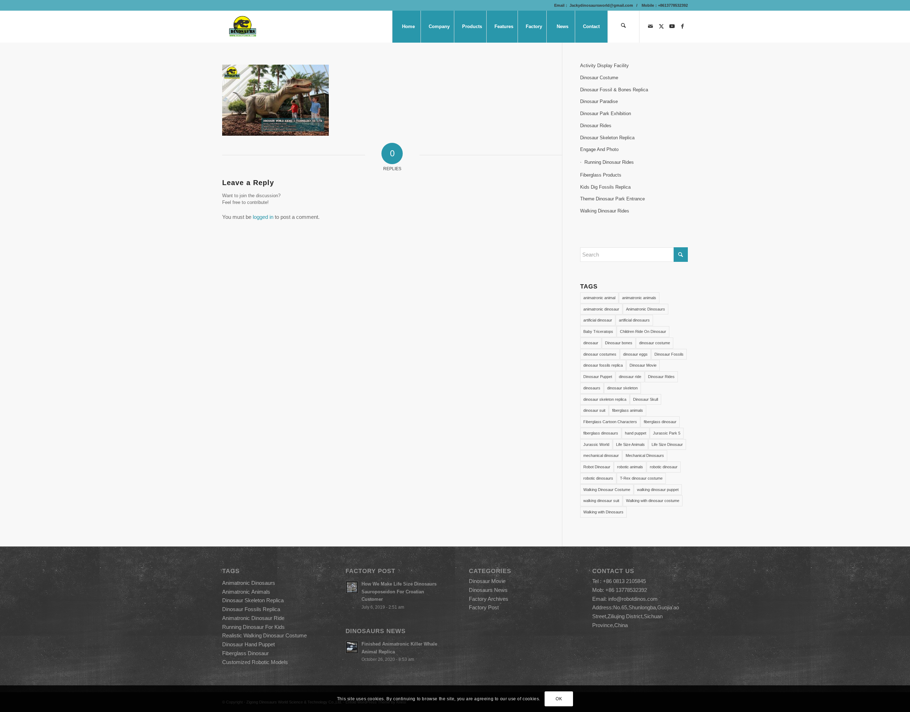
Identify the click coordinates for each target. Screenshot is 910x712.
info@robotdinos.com (633, 599)
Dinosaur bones (618, 343)
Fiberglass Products (600, 175)
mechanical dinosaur (601, 455)
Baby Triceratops (598, 331)
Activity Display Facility (604, 65)
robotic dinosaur (664, 467)
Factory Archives (488, 599)
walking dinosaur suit (601, 500)
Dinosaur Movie (643, 365)
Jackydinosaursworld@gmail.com (600, 5)
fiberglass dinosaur (660, 422)
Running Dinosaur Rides (609, 162)
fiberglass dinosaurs (600, 433)
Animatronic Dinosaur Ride (253, 618)
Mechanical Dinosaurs (645, 455)
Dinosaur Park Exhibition (605, 113)
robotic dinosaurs (598, 478)
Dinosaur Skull (645, 399)
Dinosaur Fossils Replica (251, 609)
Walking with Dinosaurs (603, 512)
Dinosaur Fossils (669, 354)
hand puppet (635, 433)
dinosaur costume (654, 343)
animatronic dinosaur (601, 309)
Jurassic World (596, 444)
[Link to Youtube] (672, 26)
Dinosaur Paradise (599, 101)
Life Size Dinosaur (667, 444)
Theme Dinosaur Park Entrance (612, 198)
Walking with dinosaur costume (652, 500)
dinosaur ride (630, 376)
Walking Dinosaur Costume (606, 489)
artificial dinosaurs (634, 320)
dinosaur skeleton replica (604, 399)
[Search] (623, 27)
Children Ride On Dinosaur (643, 331)
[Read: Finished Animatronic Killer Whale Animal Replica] (352, 647)
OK (559, 698)
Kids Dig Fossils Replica (605, 187)
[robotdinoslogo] (243, 27)
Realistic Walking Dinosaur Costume (264, 635)
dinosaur (590, 343)
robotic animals (630, 467)
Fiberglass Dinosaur (245, 653)
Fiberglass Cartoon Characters (610, 422)
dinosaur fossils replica (603, 365)
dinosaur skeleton (622, 388)
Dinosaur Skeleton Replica (607, 137)
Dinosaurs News (488, 590)
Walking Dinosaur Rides (604, 211)
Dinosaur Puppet (597, 376)
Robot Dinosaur (596, 467)
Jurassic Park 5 (666, 433)
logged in (263, 217)
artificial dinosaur (597, 320)
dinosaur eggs (635, 354)
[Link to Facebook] (682, 26)
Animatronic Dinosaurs (645, 309)
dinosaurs (591, 388)
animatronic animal (599, 298)
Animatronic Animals (246, 592)
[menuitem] (408, 27)
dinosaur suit (594, 410)
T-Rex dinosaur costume (641, 478)
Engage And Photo (599, 149)
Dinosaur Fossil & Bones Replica (614, 89)
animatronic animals (639, 298)
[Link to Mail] (650, 26)
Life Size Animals (630, 444)
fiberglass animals (627, 410)
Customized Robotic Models (255, 662)
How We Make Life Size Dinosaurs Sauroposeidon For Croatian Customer (399, 591)
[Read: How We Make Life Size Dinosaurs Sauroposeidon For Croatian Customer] (352, 587)
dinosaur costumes (599, 354)
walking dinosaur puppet (658, 489)
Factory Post (484, 607)
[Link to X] (661, 26)
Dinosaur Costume (599, 77)
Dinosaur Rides (595, 125)
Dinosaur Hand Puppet (248, 644)
